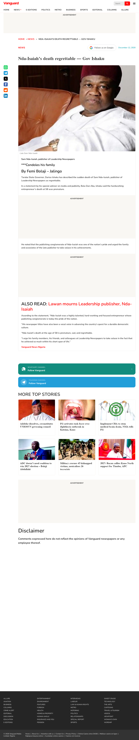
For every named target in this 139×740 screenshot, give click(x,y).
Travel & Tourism (111, 710)
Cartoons (108, 707)
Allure (7, 698)
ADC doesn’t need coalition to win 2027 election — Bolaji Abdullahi (36, 465)
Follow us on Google (103, 47)
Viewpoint (108, 716)
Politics (45, 10)
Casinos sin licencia (73, 736)
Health (40, 710)
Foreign (40, 707)
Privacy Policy (71, 734)
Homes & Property (45, 713)
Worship (108, 722)
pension (40, 722)
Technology (109, 701)
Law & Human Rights (80, 704)
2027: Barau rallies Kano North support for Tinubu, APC (117, 464)
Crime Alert (9, 710)
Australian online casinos (54, 736)
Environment (43, 701)
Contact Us (60, 734)
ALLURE (125, 10)
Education (8, 719)
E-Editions (8, 722)
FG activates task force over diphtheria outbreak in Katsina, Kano (75, 426)
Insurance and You (45, 719)
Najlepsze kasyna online (34, 736)
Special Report (77, 719)
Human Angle (43, 716)
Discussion (8, 716)
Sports (84, 10)
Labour (74, 701)
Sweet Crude (110, 698)
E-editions (31, 10)
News (17, 10)
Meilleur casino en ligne (108, 734)
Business (70, 10)
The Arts (108, 704)
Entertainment (43, 698)
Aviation (7, 701)
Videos (107, 713)
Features (41, 704)
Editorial (97, 10)
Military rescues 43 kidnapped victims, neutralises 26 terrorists (76, 465)
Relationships (77, 716)
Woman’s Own (110, 719)
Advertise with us (47, 734)
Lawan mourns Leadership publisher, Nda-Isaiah (76, 306)
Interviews (75, 698)
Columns (112, 10)
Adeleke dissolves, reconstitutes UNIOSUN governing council (36, 425)
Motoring (75, 710)
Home (6, 10)
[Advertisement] (76, 217)
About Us (35, 734)
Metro (58, 10)
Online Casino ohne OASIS (88, 734)
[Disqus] (76, 586)
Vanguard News (11, 3)
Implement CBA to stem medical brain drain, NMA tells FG (116, 426)
